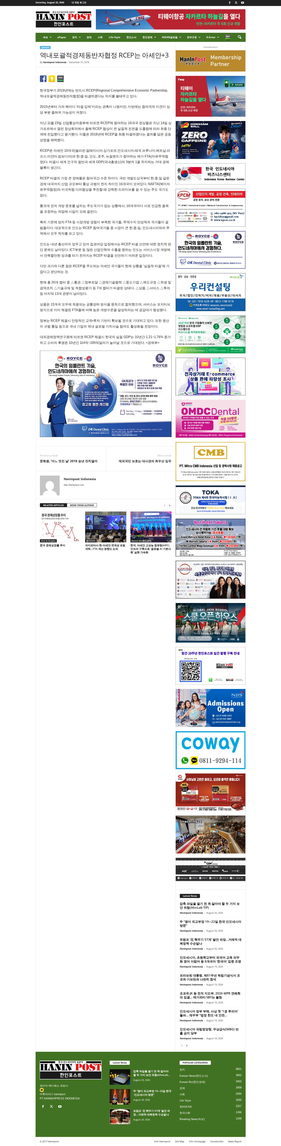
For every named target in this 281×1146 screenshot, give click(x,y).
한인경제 (147, 37)
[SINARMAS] (210, 580)
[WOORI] (210, 292)
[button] (239, 37)
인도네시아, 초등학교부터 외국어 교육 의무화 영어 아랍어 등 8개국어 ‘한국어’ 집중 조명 (210, 959)
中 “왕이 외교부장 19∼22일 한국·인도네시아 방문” (210, 923)
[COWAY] (210, 750)
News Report (235, 1141)
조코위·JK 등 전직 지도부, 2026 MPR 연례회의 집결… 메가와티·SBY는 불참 (210, 995)
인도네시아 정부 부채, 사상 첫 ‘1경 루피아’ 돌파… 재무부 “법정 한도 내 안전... (209, 1013)
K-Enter (210, 37)
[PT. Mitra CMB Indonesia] (210, 461)
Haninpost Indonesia (54, 62)
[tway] (210, 96)
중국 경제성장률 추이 (52, 545)
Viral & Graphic (48, 540)
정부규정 (192, 37)
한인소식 (131, 37)
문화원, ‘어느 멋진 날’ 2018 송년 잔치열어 (69, 461)
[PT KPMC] (210, 208)
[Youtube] (242, 3)
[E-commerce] (210, 377)
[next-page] (169, 505)
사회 (100, 37)
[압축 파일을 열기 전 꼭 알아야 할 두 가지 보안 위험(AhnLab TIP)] (120, 1077)
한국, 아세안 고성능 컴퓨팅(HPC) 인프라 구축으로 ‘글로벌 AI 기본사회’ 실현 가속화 (150, 548)
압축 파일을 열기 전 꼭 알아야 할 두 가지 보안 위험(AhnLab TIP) (210, 906)
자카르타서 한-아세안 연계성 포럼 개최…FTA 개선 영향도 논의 (105, 547)
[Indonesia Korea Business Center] (210, 174)
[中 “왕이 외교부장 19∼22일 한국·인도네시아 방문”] (120, 1097)
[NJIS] (210, 708)
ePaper (61, 37)
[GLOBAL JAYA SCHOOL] (210, 623)
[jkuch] (210, 834)
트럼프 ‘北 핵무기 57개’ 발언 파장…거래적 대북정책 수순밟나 (211, 941)
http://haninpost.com (74, 485)
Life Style (114, 37)
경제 (89, 37)
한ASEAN (45, 47)
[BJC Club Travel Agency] (210, 538)
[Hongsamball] (210, 140)
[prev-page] (165, 505)
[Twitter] (236, 3)
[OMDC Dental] (210, 419)
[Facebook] (229, 3)
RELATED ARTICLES (53, 505)
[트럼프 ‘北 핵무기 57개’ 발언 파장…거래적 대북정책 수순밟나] (120, 1116)
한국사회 (185, 1112)
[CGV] (210, 869)
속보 (45, 37)
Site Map (179, 1141)
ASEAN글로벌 (170, 37)
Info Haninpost (162, 1141)
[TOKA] (210, 499)
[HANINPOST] (210, 666)
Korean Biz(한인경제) (141, 540)
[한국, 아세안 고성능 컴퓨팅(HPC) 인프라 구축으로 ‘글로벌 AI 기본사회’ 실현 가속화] (151, 526)
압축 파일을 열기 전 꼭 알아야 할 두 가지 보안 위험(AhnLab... (151, 1073)
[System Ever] (210, 334)
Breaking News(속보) (192, 1119)
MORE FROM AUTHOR (82, 505)
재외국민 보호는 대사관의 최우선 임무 (145, 461)
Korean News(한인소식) (194, 1075)
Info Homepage (197, 1141)
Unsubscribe (216, 1141)
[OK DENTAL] (210, 250)
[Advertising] (106, 393)
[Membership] (210, 61)
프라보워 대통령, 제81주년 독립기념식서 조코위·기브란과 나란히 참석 (210, 977)
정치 (74, 37)
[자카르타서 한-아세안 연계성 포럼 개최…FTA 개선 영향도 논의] (105, 526)
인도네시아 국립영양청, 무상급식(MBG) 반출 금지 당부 (209, 1031)
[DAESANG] (210, 792)
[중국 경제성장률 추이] (60, 526)
